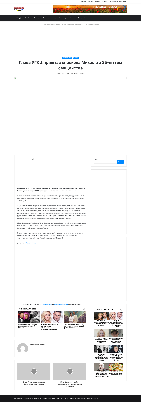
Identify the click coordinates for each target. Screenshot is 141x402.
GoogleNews (47, 304)
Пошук (96, 159)
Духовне (75, 57)
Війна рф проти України (23, 18)
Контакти (97, 1)
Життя (72, 18)
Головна (83, 1)
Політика (46, 18)
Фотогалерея (63, 18)
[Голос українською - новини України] (19, 9)
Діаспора (37, 18)
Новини (87, 18)
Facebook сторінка (61, 304)
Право (80, 18)
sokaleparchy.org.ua (31, 243)
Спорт (54, 18)
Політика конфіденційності (117, 1)
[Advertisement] (70, 41)
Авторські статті (54, 24)
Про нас (90, 1)
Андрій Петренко (37, 344)
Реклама (104, 1)
